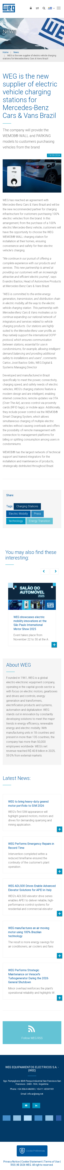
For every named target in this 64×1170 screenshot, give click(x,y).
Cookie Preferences (35, 1150)
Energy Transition (39, 521)
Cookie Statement (31, 1161)
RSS (13, 1164)
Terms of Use (52, 1161)
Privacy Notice (11, 1161)
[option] (32, 611)
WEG (7, 8)
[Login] (30, 8)
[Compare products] (37, 8)
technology (16, 521)
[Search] (44, 8)
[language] (51, 8)
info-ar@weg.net (35, 1094)
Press (37, 513)
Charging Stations (27, 506)
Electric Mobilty (18, 513)
